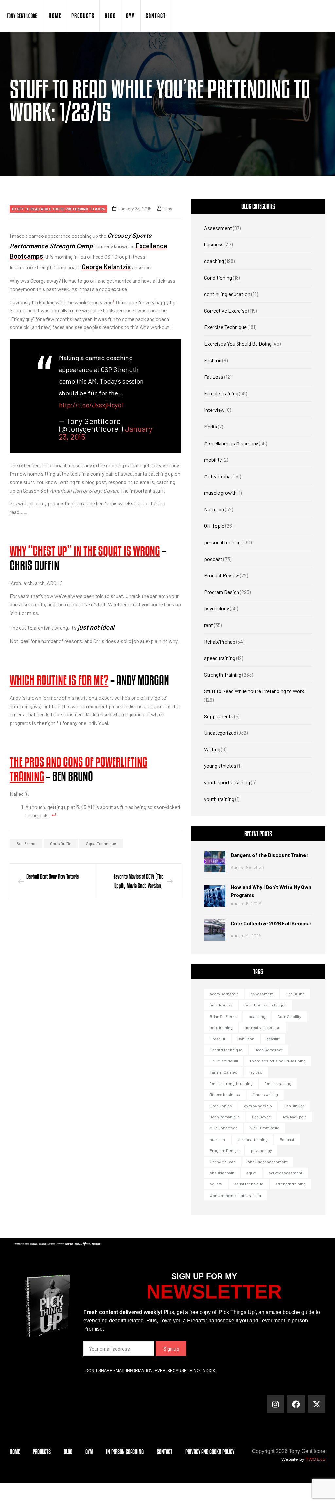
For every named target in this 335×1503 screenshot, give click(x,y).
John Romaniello (225, 1116)
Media (210, 426)
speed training (219, 658)
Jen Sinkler (294, 1105)
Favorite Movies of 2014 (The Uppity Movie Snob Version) (138, 881)
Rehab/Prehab (219, 641)
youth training (219, 799)
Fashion (212, 360)
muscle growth (220, 492)
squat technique (101, 843)
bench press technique (266, 1005)
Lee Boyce (261, 1116)
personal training (222, 542)
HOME (55, 15)
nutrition (217, 1139)
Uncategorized (220, 732)
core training (221, 1027)
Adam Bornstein (224, 993)
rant (208, 625)
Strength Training (222, 675)
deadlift (273, 1038)
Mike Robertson (224, 1128)
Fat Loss (213, 377)
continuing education (227, 294)
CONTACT (156, 15)
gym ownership (258, 1105)
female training (278, 1083)
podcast (213, 559)
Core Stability (289, 1016)
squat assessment (285, 1172)
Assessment (218, 228)
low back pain (295, 1116)
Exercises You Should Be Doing (238, 344)
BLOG (110, 15)
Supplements (218, 716)
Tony (167, 208)
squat (251, 1172)
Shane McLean (223, 1161)
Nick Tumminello (264, 1128)
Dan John (246, 1038)
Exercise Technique (225, 327)
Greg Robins (221, 1105)
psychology (216, 608)
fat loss (255, 1072)
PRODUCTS (83, 15)
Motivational (218, 476)
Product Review (221, 575)
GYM (130, 15)
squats (216, 1183)
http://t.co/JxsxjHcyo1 (91, 405)
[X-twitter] (316, 1404)
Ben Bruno (25, 843)
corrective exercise (262, 1027)
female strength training (231, 1083)
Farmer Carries (223, 1072)
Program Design (221, 592)
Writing (212, 749)
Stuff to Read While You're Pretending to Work (58, 209)
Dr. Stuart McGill (224, 1060)
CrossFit (217, 1038)
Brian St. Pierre (223, 1016)
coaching (214, 261)
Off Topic (214, 525)
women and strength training (235, 1195)
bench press (221, 1005)
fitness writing (265, 1094)
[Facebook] (296, 1404)
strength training (290, 1183)
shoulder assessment (268, 1161)
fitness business (225, 1094)
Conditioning (218, 277)
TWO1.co (315, 1459)
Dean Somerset (269, 1049)
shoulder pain (222, 1172)
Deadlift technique (226, 1049)
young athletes (220, 765)
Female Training (221, 393)
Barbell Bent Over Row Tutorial (52, 876)
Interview (214, 410)
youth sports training (227, 782)
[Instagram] (275, 1404)
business (214, 244)
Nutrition (214, 509)
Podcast (287, 1139)
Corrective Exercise (225, 310)
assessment (262, 993)
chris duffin (60, 843)
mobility (213, 459)
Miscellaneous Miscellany (231, 443)
